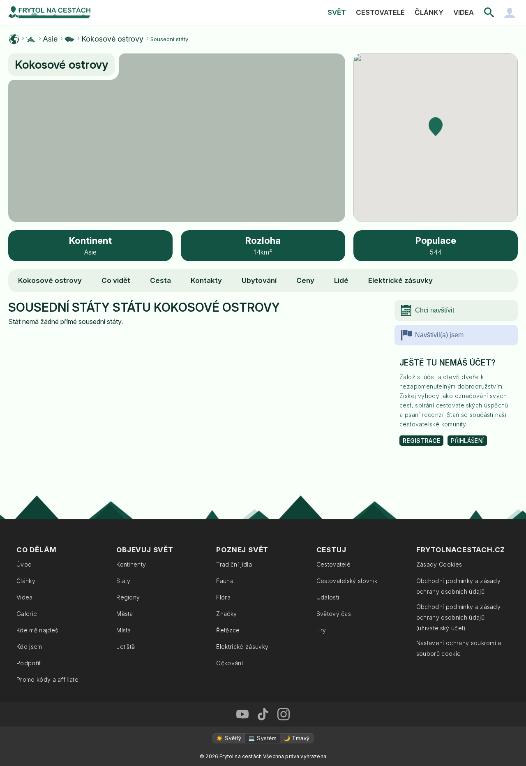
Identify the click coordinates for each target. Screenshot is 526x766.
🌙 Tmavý (296, 738)
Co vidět (116, 280)
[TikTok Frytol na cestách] (263, 714)
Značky (226, 613)
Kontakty (206, 280)
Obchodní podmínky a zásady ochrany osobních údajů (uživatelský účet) (458, 617)
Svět (337, 12)
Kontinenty (131, 564)
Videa (463, 12)
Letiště (125, 646)
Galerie (26, 613)
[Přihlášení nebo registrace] (509, 12)
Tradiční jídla (233, 564)
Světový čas (333, 613)
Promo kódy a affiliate (47, 679)
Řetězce (228, 630)
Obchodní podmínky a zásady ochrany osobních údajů (458, 586)
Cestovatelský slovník (347, 580)
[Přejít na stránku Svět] (14, 39)
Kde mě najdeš (37, 630)
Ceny (305, 280)
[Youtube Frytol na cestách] (242, 714)
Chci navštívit (434, 310)
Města (124, 613)
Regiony (128, 597)
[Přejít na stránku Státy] (69, 39)
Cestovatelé (380, 12)
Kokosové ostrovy (112, 39)
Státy (123, 580)
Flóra (223, 597)
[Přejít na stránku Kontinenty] (31, 39)
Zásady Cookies (439, 564)
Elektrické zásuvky (400, 280)
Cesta (160, 280)
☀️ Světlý (228, 738)
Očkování (229, 663)
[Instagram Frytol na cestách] (283, 714)
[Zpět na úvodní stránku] (49, 12)
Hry (321, 630)
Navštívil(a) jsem (439, 334)
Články (429, 12)
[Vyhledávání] (489, 12)
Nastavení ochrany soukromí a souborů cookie (458, 648)
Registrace (421, 440)
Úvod (24, 564)
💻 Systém (262, 738)
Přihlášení (467, 440)
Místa (123, 630)
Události (327, 597)
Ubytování (259, 280)
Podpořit (28, 663)
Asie (50, 39)
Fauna (224, 580)
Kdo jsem (29, 646)
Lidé (341, 280)
